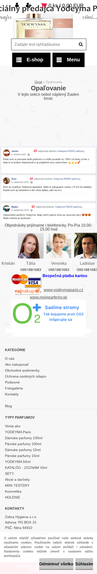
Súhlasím (84, 564)
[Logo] (45, 26)
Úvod (38, 82)
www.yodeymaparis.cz (63, 290)
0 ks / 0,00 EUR (66, 5)
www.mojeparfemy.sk (48, 297)
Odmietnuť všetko (56, 564)
